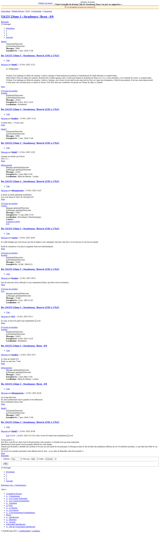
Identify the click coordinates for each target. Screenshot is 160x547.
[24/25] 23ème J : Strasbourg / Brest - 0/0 (27, 16)
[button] (10, 28)
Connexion (47, 11)
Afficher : (7, 459)
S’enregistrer (36, 11)
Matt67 (4, 42)
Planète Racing (18, 11)
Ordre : (42, 459)
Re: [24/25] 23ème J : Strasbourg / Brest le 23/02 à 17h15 (30, 55)
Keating (4, 255)
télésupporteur (6, 165)
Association (5, 11)
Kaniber (4, 93)
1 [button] (6, 31)
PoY (3, 291)
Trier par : (27, 459)
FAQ (28, 11)
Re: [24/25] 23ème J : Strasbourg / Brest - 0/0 (24, 345)
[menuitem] (24, 531)
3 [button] (6, 35)
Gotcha (4, 206)
